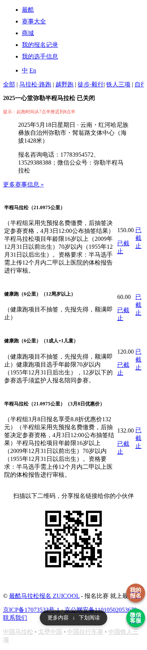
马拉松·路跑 (35, 84)
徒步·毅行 (91, 84)
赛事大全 (34, 21)
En (32, 70)
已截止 (138, 238)
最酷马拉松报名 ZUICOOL (44, 596)
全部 (9, 84)
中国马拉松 (18, 631)
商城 (28, 33)
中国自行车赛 (85, 631)
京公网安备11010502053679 (100, 610)
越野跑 (64, 84)
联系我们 (15, 618)
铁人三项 (118, 84)
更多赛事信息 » (23, 184)
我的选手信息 (40, 56)
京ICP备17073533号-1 (31, 610)
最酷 (28, 9)
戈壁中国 (50, 631)
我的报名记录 (40, 45)
